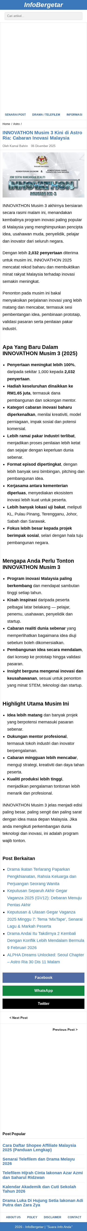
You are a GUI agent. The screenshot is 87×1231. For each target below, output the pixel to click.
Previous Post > (65, 1029)
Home (6, 124)
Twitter (43, 1004)
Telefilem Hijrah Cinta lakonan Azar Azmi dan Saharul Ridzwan (43, 1175)
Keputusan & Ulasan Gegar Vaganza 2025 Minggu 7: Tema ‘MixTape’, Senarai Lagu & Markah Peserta (45, 919)
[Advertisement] (43, 66)
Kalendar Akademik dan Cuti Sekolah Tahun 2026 (39, 1189)
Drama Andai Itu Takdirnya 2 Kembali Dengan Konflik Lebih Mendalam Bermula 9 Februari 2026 (45, 940)
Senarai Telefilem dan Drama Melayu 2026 (39, 1161)
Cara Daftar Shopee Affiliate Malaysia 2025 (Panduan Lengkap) (39, 1147)
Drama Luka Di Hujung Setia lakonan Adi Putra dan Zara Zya (43, 1202)
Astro (16, 124)
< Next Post (19, 1018)
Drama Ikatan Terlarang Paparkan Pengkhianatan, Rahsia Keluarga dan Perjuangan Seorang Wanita (41, 876)
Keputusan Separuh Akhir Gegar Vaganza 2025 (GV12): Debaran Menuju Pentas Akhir (44, 897)
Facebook (43, 978)
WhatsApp (43, 991)
